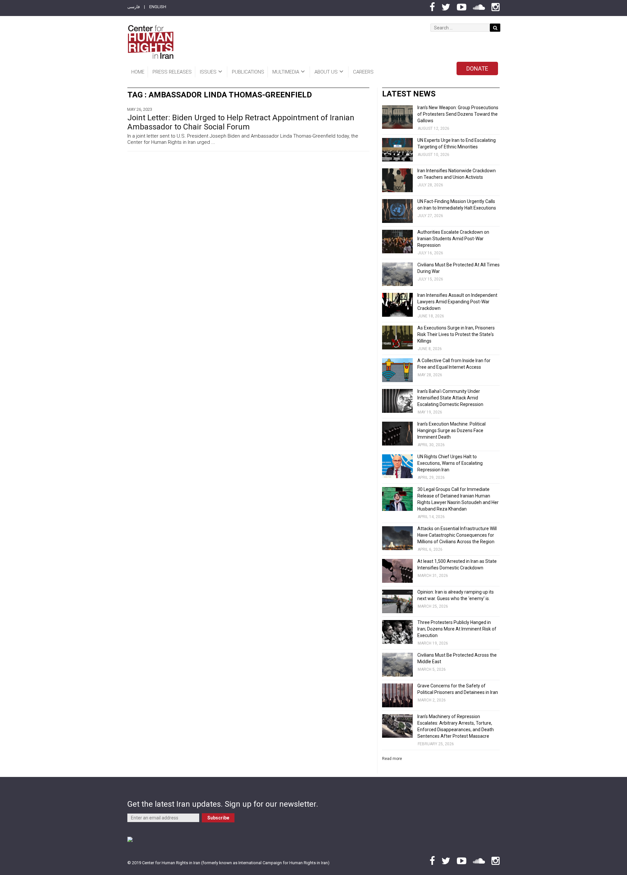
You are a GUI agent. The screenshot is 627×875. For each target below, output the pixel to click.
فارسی (133, 6)
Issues (208, 72)
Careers (363, 72)
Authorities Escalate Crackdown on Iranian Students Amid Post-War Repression (453, 238)
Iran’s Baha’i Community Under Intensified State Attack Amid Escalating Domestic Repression (450, 398)
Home (137, 72)
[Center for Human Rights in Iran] (150, 42)
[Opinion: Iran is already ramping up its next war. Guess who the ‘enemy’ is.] (397, 602)
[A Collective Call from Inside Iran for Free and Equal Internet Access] (397, 370)
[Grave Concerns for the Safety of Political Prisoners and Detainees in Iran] (397, 695)
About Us (326, 72)
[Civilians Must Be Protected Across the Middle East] (397, 665)
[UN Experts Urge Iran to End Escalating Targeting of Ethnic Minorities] (397, 150)
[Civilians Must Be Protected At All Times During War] (397, 274)
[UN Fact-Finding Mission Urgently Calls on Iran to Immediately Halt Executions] (397, 211)
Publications (248, 72)
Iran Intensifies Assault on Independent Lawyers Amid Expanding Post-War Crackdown (457, 302)
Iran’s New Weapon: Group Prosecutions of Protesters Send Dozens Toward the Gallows (457, 114)
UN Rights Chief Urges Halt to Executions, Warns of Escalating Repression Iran (450, 463)
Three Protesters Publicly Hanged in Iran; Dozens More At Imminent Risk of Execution (456, 629)
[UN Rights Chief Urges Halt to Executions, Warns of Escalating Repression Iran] (397, 466)
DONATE (477, 68)
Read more (392, 758)
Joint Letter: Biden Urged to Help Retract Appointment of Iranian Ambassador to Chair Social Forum (240, 122)
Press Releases (172, 72)
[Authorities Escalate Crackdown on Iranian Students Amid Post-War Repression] (397, 242)
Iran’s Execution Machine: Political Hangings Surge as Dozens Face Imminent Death (451, 430)
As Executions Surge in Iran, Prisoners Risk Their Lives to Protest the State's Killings (456, 334)
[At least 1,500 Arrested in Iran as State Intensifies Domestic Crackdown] (397, 571)
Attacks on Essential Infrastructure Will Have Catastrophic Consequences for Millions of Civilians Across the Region (457, 535)
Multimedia (285, 72)
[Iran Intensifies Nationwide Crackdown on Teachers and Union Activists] (397, 180)
